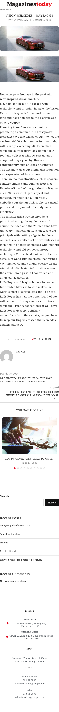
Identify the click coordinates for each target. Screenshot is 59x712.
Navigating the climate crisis (15, 525)
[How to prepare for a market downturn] (29, 435)
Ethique (4, 542)
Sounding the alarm (10, 534)
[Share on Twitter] (42, 339)
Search (4, 496)
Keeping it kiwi (8, 551)
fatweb (24, 20)
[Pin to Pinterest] (46, 339)
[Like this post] (35, 339)
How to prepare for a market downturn (29, 458)
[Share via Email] (50, 339)
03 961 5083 (29, 693)
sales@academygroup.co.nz (29, 697)
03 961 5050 (29, 680)
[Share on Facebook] (39, 339)
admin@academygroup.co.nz (29, 683)
